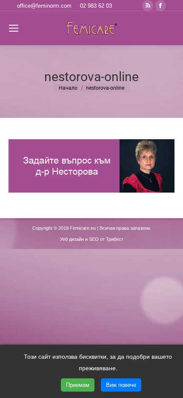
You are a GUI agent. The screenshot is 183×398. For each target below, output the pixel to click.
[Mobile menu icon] (14, 28)
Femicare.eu (83, 228)
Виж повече (121, 385)
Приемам (77, 385)
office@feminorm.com (44, 6)
